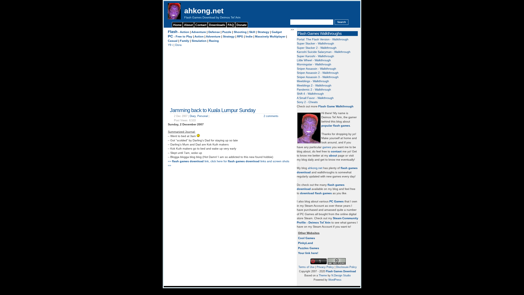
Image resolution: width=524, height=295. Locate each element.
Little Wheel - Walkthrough (314, 60)
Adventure (198, 32)
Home (177, 25)
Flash (172, 32)
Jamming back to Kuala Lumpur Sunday (212, 110)
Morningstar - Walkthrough (314, 64)
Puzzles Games (308, 248)
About (188, 25)
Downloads (217, 25)
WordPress (334, 279)
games (326, 147)
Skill (252, 32)
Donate (241, 25)
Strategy (263, 32)
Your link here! (308, 253)
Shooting (240, 32)
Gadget (277, 32)
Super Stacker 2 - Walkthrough (317, 47)
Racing (214, 40)
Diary (193, 116)
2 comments (271, 116)
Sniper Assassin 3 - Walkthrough (318, 77)
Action (184, 32)
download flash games (316, 193)
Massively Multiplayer (270, 36)
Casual (172, 40)
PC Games (336, 201)
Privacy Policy (325, 267)
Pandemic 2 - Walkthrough (314, 89)
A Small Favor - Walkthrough (315, 98)
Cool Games (306, 238)
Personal (202, 116)
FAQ (231, 25)
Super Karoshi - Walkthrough (315, 56)
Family (184, 40)
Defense (214, 32)
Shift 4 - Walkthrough (310, 93)
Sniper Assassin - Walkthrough (316, 68)
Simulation (199, 40)
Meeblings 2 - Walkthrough (314, 85)
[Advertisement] (229, 76)
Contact (201, 25)
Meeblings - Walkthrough (313, 81)
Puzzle (226, 32)
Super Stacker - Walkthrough (315, 43)
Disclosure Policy (346, 267)
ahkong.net (204, 11)
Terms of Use (306, 267)
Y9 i (170, 45)
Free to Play (184, 36)
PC (170, 36)
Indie (249, 36)
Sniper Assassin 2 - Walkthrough (318, 72)
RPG (240, 36)
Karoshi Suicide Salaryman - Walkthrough (323, 51)
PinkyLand (305, 243)
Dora (178, 45)
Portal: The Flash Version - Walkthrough (322, 39)
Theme (323, 275)
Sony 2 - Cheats (307, 102)
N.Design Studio (341, 275)
